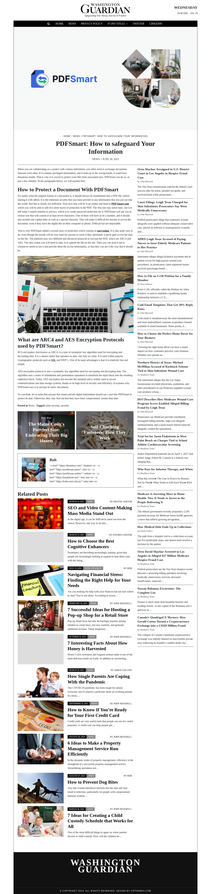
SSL (53, 360)
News (72, 23)
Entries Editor (122, 535)
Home (59, 23)
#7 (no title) (116, 23)
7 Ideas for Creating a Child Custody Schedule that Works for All (100, 821)
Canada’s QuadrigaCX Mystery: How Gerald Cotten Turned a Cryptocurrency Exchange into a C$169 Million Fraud (163, 621)
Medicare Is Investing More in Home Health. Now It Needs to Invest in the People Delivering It (161, 498)
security (65, 405)
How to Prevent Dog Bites (93, 782)
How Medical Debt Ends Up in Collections (164, 527)
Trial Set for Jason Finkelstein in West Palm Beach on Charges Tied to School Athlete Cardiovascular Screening (162, 440)
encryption (103, 230)
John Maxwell (123, 603)
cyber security (52, 405)
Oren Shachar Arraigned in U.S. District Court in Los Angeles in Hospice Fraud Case (163, 173)
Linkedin (155, 23)
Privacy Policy (92, 23)
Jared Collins (123, 670)
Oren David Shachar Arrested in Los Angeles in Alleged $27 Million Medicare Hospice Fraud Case (163, 556)
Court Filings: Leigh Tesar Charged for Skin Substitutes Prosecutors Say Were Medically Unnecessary (162, 206)
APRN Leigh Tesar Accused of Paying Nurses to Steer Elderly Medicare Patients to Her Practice (164, 243)
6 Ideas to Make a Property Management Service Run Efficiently (94, 748)
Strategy (96, 568)
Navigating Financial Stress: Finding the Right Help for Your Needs (99, 580)
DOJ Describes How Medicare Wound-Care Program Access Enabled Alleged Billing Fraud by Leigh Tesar (165, 403)
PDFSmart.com (120, 203)
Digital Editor (122, 501)
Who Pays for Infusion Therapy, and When (165, 469)
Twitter (138, 23)
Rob (129, 568)
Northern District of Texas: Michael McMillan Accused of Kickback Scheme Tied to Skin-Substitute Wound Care (162, 366)
